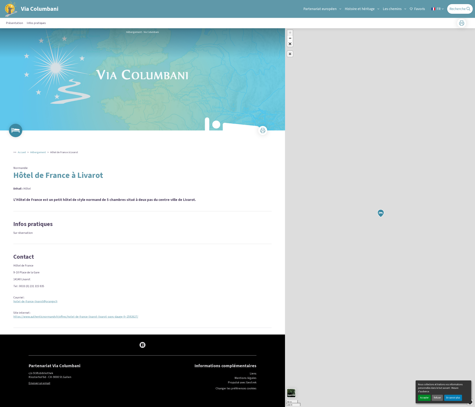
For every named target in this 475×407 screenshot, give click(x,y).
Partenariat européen (320, 9)
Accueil (22, 152)
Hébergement (38, 152)
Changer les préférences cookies (236, 388)
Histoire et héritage (360, 9)
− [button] (290, 38)
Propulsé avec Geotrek (242, 382)
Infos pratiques (36, 23)
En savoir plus (453, 397)
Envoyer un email (39, 383)
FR (438, 9)
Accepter (424, 397)
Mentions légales (245, 378)
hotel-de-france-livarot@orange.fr (35, 301)
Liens (253, 374)
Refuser (437, 397)
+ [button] (290, 32)
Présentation (14, 23)
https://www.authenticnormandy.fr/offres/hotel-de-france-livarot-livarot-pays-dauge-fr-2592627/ (75, 317)
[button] (290, 44)
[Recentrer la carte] (290, 54)
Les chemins (392, 9)
